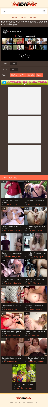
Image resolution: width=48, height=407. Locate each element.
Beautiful (31, 75)
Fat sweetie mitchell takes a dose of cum (35, 305)
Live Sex (32, 18)
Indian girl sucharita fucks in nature (24, 384)
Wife (19, 283)
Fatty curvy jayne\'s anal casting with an (12, 279)
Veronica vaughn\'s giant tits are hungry (12, 332)
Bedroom (36, 335)
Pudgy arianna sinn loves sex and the (12, 227)
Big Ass (14, 75)
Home (14, 18)
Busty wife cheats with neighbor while (12, 358)
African (29, 388)
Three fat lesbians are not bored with (12, 305)
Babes (39, 75)
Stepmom (11, 257)
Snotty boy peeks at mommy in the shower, (12, 253)
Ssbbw (19, 230)
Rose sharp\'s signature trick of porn (35, 253)
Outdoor (30, 204)
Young (33, 230)
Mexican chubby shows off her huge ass (12, 200)
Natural (14, 309)
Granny (6, 204)
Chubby (39, 230)
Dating (23, 18)
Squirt (41, 257)
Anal (11, 230)
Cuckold (14, 362)
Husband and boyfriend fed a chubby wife (35, 358)
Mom (12, 204)
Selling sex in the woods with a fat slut (35, 200)
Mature (19, 335)
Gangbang (41, 362)
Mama (18, 257)
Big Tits (22, 75)
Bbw (15, 204)
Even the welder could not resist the (35, 332)
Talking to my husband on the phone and (35, 279)
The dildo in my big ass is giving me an (35, 227)
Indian (18, 388)
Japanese (7, 362)
